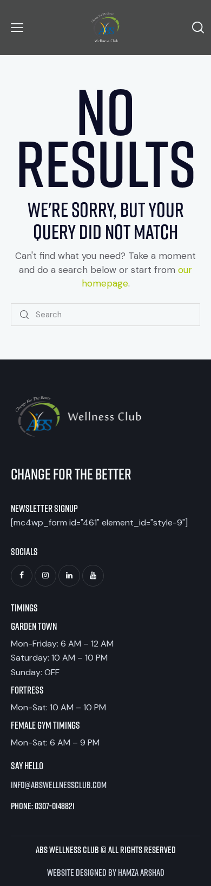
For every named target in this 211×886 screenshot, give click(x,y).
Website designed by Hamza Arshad (105, 872)
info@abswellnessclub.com (59, 784)
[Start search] (25, 315)
